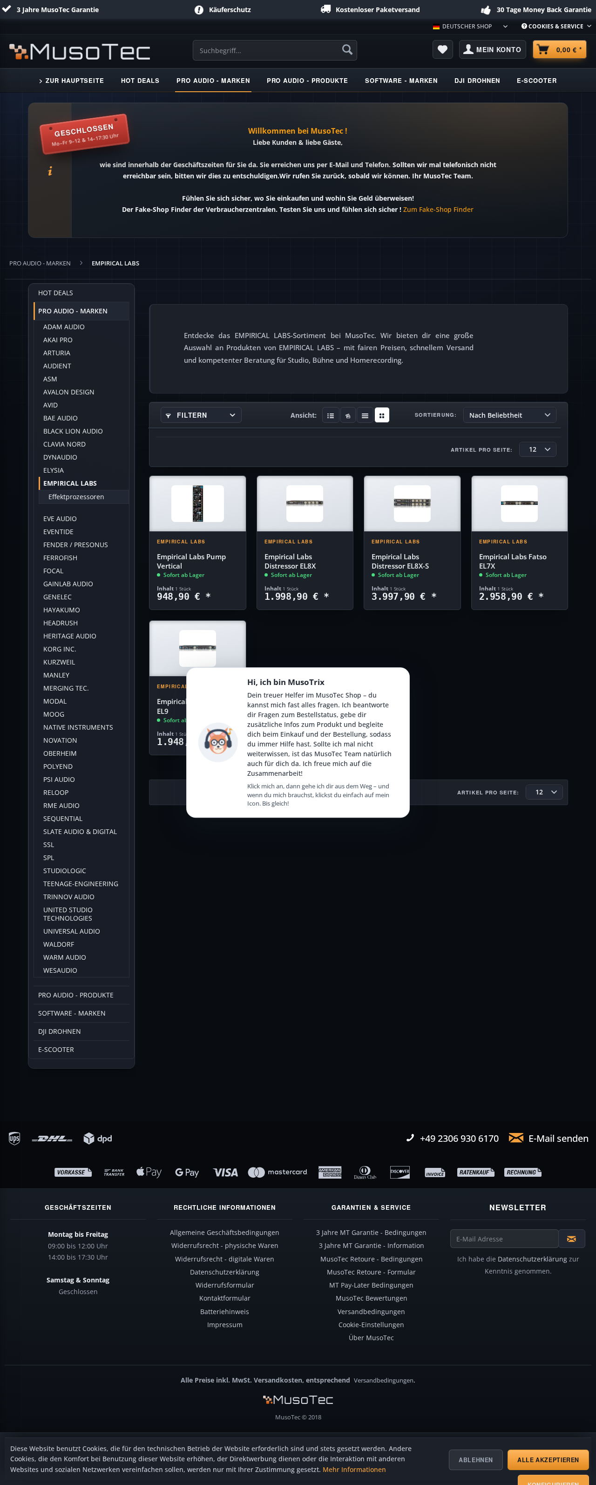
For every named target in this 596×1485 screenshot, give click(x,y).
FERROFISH (60, 558)
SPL (48, 858)
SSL (48, 845)
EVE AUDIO (60, 519)
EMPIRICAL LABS (70, 483)
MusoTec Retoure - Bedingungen (371, 1259)
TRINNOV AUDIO (69, 897)
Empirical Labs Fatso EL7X (513, 561)
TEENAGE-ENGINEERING (80, 884)
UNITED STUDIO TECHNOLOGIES (68, 914)
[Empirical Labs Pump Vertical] (197, 504)
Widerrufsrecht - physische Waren (224, 1245)
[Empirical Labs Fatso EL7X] (520, 504)
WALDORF (58, 944)
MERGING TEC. (66, 688)
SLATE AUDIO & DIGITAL (80, 831)
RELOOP (55, 792)
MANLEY (56, 675)
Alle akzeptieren (548, 1460)
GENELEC (57, 597)
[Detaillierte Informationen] (330, 415)
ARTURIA (56, 353)
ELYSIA (53, 470)
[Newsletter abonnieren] (571, 1238)
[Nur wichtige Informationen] (382, 415)
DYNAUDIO (60, 457)
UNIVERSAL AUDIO (71, 931)
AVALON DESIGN (69, 392)
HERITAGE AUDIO (69, 636)
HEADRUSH (60, 623)
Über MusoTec (371, 1338)
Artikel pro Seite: (482, 449)
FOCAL (53, 571)
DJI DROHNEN (59, 1031)
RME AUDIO (61, 805)
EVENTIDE (58, 532)
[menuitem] (553, 26)
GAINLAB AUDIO (68, 584)
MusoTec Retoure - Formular (371, 1272)
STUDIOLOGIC (64, 871)
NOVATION (60, 740)
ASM (50, 379)
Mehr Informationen (354, 1469)
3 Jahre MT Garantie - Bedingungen (371, 1232)
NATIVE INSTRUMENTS (78, 727)
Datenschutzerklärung (224, 1272)
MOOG (53, 714)
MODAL (55, 701)
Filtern (191, 415)
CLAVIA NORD (64, 444)
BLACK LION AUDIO (73, 431)
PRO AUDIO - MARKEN (73, 311)
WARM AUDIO (64, 957)
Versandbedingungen (371, 1312)
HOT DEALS (55, 293)
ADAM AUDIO (64, 327)
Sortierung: (436, 414)
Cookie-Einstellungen (371, 1325)
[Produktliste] (365, 415)
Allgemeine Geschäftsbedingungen (224, 1232)
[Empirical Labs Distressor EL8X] (305, 504)
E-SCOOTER (56, 1049)
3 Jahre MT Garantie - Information (371, 1245)
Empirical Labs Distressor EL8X (290, 561)
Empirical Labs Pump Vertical (191, 561)
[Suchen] (347, 49)
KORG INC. (59, 649)
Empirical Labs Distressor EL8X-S (400, 561)
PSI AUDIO (59, 779)
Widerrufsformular (225, 1285)
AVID (50, 405)
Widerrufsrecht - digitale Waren (224, 1259)
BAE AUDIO (60, 418)
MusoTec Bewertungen (371, 1298)
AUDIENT (57, 366)
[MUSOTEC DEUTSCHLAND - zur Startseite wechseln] (79, 51)
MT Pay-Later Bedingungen (371, 1285)
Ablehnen (476, 1460)
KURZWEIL (59, 662)
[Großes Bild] (348, 415)
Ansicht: (304, 415)
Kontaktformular (225, 1298)
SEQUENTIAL (62, 818)
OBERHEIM (60, 753)
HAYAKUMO (61, 610)
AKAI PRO (58, 340)
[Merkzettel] (443, 49)
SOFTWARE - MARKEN (72, 1013)
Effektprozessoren (76, 497)
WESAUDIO (60, 970)
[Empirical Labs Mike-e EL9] (197, 649)
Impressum (225, 1325)
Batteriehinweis (224, 1312)
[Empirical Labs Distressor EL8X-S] (412, 504)
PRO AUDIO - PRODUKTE (76, 995)
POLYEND (58, 766)
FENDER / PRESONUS (75, 545)
